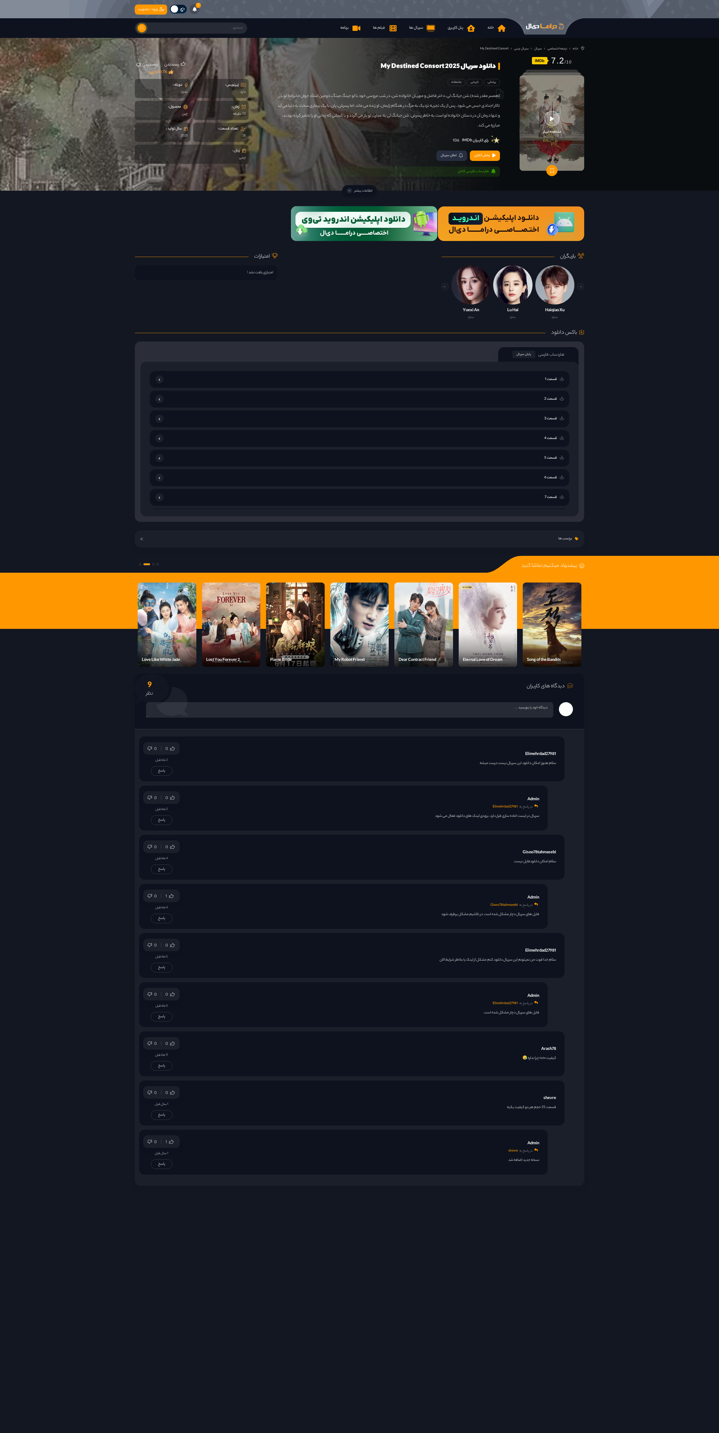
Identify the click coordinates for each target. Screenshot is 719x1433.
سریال (538, 48)
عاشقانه (456, 82)
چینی (242, 158)
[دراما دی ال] (545, 26)
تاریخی (474, 82)
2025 (184, 136)
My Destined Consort (494, 48)
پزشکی (492, 82)
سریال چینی (521, 48)
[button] (445, 286)
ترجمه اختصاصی (557, 48)
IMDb (540, 60)
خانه (575, 48)
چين (185, 114)
